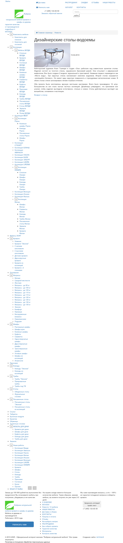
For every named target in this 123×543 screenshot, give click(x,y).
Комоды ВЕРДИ (22, 95)
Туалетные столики (17, 423)
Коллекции (17, 47)
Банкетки (13, 419)
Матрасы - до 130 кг (22, 302)
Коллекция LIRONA (22, 164)
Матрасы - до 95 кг (22, 285)
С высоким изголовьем (19, 252)
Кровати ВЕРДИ (22, 59)
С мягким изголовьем (19, 247)
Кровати (16, 238)
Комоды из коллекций (19, 372)
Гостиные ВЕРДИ (23, 63)
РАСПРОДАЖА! (71, 2)
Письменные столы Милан (24, 222)
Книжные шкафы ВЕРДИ (23, 74)
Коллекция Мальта (22, 196)
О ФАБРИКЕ (47, 502)
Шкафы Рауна (22, 139)
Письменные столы (20, 399)
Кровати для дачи (22, 429)
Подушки (18, 321)
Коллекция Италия (22, 194)
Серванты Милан (23, 210)
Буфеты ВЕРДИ (22, 85)
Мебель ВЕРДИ (24, 50)
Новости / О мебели (50, 507)
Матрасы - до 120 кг (22, 297)
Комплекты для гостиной (21, 43)
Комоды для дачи (21, 436)
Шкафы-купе (20, 329)
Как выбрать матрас (50, 521)
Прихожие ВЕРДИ (23, 90)
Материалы (46, 531)
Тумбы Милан (24, 219)
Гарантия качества (49, 528)
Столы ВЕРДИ (24, 106)
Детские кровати (21, 255)
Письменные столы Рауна (24, 134)
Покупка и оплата (49, 516)
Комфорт (18, 309)
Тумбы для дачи (21, 439)
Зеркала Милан (22, 227)
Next (35, 488)
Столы (15, 389)
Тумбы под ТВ (20, 386)
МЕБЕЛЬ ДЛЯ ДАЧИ (21, 426)
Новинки (18, 241)
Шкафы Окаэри (22, 178)
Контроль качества (49, 533)
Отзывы (45, 519)
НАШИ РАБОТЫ (109, 2)
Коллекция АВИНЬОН (19, 151)
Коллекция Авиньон (22, 450)
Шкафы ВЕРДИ (22, 68)
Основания (14, 272)
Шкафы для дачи (21, 431)
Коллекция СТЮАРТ (19, 144)
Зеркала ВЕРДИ (22, 109)
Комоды (16, 366)
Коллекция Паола (22, 453)
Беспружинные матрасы (20, 315)
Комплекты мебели (20, 34)
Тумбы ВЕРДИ (25, 98)
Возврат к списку (40, 95)
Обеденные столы (22, 391)
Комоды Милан (22, 215)
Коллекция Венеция (22, 191)
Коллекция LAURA (22, 162)
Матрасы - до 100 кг (22, 287)
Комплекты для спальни (21, 38)
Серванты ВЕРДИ (23, 80)
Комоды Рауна (22, 129)
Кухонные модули (17, 416)
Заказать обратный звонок (51, 13)
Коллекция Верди (21, 448)
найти (76, 15)
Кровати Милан (22, 232)
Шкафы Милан (22, 205)
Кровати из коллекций (19, 264)
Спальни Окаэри (22, 173)
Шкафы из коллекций (19, 357)
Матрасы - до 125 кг (22, 299)
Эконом (18, 307)
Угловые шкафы (21, 353)
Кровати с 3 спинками (19, 268)
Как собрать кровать (50, 526)
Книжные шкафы (21, 331)
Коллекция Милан (22, 455)
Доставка (41, 2)
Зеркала (13, 441)
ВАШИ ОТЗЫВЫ (16, 489)
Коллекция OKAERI (22, 465)
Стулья (12, 411)
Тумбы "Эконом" (21, 379)
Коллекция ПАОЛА (22, 155)
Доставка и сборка (49, 512)
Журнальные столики (20, 395)
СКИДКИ (84, 2)
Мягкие (17, 278)
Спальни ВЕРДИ (22, 54)
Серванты (18, 336)
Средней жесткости (22, 280)
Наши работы (18, 445)
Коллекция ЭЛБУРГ (22, 159)
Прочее (18, 486)
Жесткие (18, 283)
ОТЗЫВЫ (95, 2)
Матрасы (16, 275)
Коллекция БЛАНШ (22, 147)
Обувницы (14, 421)
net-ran (100, 537)
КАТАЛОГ (69, 7)
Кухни (17, 484)
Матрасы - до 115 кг (22, 295)
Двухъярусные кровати (20, 259)
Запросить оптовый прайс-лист (92, 504)
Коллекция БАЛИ (21, 157)
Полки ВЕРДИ (24, 113)
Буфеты (18, 334)
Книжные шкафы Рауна (24, 124)
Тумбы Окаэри (22, 188)
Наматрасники (20, 319)
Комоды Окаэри (22, 183)
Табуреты (13, 414)
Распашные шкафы (22, 327)
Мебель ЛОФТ (15, 235)
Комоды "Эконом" (22, 368)
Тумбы (15, 376)
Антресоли (19, 360)
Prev (30, 488)
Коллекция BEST (21, 115)
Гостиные (18, 481)
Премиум (18, 311)
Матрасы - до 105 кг (22, 290)
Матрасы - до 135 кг (22, 304)
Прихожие (14, 363)
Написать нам (43, 7)
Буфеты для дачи (21, 434)
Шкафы (16, 324)
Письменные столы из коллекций (22, 408)
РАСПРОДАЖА (48, 524)
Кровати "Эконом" (22, 243)
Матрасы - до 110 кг (22, 292)
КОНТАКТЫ (81, 7)
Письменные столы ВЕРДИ (24, 102)
